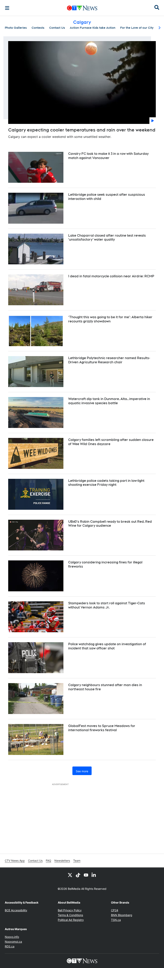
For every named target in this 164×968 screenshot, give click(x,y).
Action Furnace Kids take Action (92, 27)
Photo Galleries (16, 27)
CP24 (114, 910)
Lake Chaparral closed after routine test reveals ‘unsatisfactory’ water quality (107, 238)
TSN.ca (116, 920)
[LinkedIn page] (94, 874)
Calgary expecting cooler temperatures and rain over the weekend (81, 129)
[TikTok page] (78, 874)
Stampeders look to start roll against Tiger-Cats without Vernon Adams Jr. (106, 605)
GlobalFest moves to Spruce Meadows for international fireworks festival (101, 728)
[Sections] (7, 8)
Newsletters (62, 860)
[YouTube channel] (86, 874)
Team (76, 860)
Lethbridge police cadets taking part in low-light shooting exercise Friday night (106, 483)
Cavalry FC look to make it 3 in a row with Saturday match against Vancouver (108, 156)
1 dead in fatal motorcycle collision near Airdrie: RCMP (111, 276)
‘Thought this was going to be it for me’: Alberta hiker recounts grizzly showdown (110, 319)
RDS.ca (9, 946)
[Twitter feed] (70, 874)
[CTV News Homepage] (82, 8)
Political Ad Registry (71, 920)
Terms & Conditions (70, 915)
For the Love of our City (136, 27)
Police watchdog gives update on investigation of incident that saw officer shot (107, 646)
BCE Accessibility (16, 910)
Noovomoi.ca (13, 941)
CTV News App (15, 860)
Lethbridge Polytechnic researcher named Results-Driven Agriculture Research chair (109, 360)
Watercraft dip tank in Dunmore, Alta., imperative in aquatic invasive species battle (109, 401)
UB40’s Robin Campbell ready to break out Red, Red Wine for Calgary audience (110, 524)
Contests (38, 27)
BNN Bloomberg (121, 915)
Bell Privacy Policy (70, 910)
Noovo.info (12, 936)
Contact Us (57, 27)
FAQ (48, 860)
